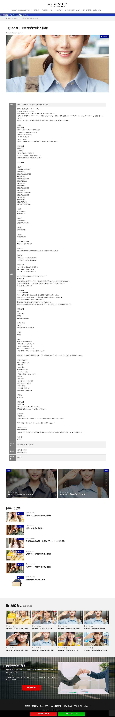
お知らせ (16, 18)
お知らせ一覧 (80, 10)
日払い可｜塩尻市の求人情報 (42, 628)
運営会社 (89, 10)
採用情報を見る (31, 687)
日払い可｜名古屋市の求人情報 (38, 554)
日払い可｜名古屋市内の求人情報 (95, 650)
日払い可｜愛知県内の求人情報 (38, 567)
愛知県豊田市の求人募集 (35, 580)
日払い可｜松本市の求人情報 (68, 650)
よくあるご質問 (69, 10)
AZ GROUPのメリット (25, 10)
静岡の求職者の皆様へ (35, 528)
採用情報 (36, 10)
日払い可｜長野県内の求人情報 (29, 18)
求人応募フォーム (47, 10)
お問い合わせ (97, 10)
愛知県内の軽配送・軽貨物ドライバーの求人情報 (45, 541)
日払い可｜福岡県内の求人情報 (38, 515)
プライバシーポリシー (82, 706)
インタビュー (58, 10)
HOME (14, 10)
